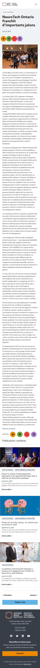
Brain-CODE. (24, 364)
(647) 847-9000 (20, 628)
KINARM (34, 240)
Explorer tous (20, 602)
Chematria (31, 219)
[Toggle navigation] (36, 4)
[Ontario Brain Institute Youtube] (28, 636)
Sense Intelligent (31, 274)
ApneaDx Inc (7, 307)
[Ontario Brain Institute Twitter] (17, 636)
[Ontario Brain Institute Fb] (11, 636)
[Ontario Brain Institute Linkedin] (22, 636)
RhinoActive (27, 664)
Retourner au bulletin (8, 429)
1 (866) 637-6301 (20, 630)
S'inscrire (20, 653)
